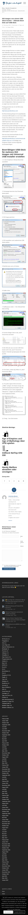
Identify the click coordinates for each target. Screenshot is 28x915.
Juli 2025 (4, 726)
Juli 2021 (4, 777)
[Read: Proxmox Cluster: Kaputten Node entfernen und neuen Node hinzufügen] (3, 618)
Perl (3, 673)
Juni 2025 (4, 728)
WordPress (5, 683)
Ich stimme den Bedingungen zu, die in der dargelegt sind (12, 566)
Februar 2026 (5, 718)
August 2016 (5, 852)
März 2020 (4, 793)
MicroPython (5, 671)
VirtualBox (4, 655)
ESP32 (4, 665)
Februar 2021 (5, 781)
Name (21, 537)
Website (22, 546)
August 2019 (5, 803)
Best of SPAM (5, 687)
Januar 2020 (5, 797)
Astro (3, 643)
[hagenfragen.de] (11, 3)
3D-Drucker (5, 638)
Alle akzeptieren (8, 912)
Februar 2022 (5, 765)
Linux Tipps (5, 645)
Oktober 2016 (5, 847)
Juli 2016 (4, 854)
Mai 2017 (4, 833)
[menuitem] (20, 3)
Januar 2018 (5, 819)
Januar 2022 (5, 767)
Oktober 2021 (5, 773)
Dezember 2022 (6, 753)
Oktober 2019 (5, 799)
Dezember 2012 (6, 872)
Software (4, 653)
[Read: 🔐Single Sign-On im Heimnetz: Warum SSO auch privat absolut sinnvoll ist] (3, 600)
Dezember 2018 (6, 809)
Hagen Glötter (11, 27)
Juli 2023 (4, 747)
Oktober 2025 (5, 722)
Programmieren (6, 659)
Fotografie (4, 641)
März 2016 (4, 860)
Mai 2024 (4, 739)
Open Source (5, 657)
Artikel (3, 893)
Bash (3, 663)
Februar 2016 (5, 862)
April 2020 (4, 791)
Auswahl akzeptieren (19, 912)
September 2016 (6, 849)
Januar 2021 (5, 783)
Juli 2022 (4, 759)
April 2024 (4, 741)
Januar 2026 (5, 720)
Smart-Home (5, 691)
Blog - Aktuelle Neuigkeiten (9, 8)
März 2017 (4, 837)
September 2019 (6, 801)
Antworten (10, 520)
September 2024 (6, 734)
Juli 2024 (4, 736)
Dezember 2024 (6, 730)
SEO (3, 689)
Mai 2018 (4, 817)
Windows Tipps (5, 705)
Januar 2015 (5, 870)
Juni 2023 (4, 749)
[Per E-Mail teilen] (23, 481)
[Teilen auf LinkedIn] (18, 481)
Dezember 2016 (6, 843)
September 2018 (6, 813)
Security (4, 685)
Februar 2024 (5, 743)
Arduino (4, 661)
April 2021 (4, 779)
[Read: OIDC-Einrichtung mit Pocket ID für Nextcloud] (3, 606)
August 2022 (5, 757)
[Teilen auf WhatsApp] (14, 481)
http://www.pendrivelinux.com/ (10, 111)
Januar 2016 (5, 864)
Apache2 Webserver (7, 647)
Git (3, 669)
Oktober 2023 (5, 745)
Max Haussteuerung (7, 699)
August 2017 (5, 827)
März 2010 (4, 878)
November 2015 (6, 866)
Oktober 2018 (5, 811)
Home (3, 891)
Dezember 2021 (6, 769)
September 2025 (6, 724)
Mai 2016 (4, 856)
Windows (4, 681)
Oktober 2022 (5, 755)
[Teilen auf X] (9, 481)
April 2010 (4, 876)
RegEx (3, 677)
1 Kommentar (14, 25)
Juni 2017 (4, 831)
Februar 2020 (5, 795)
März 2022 (4, 763)
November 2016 (6, 845)
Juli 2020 (4, 789)
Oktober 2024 (5, 732)
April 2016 (4, 858)
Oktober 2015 (5, 868)
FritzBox (4, 697)
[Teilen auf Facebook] (4, 481)
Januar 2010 (5, 880)
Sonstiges (4, 693)
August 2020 (5, 787)
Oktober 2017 (5, 825)
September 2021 (6, 775)
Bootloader (4, 649)
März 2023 (4, 751)
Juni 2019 (4, 805)
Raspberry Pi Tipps (6, 701)
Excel (3, 667)
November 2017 (6, 823)
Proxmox (4, 651)
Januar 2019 (5, 807)
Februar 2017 (5, 839)
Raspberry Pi (5, 675)
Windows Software (6, 707)
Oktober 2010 (5, 874)
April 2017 (4, 835)
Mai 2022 (4, 761)
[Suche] (20, 3)
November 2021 (6, 771)
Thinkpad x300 (5, 703)
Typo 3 (3, 679)
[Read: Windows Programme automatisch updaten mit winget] (3, 612)
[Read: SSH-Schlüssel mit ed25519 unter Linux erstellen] (3, 625)
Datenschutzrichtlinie (8, 566)
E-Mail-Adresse (22, 542)
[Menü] (24, 3)
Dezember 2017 (6, 821)
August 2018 (5, 815)
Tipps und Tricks (6, 695)
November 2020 (6, 785)
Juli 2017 (4, 829)
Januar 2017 (5, 841)
